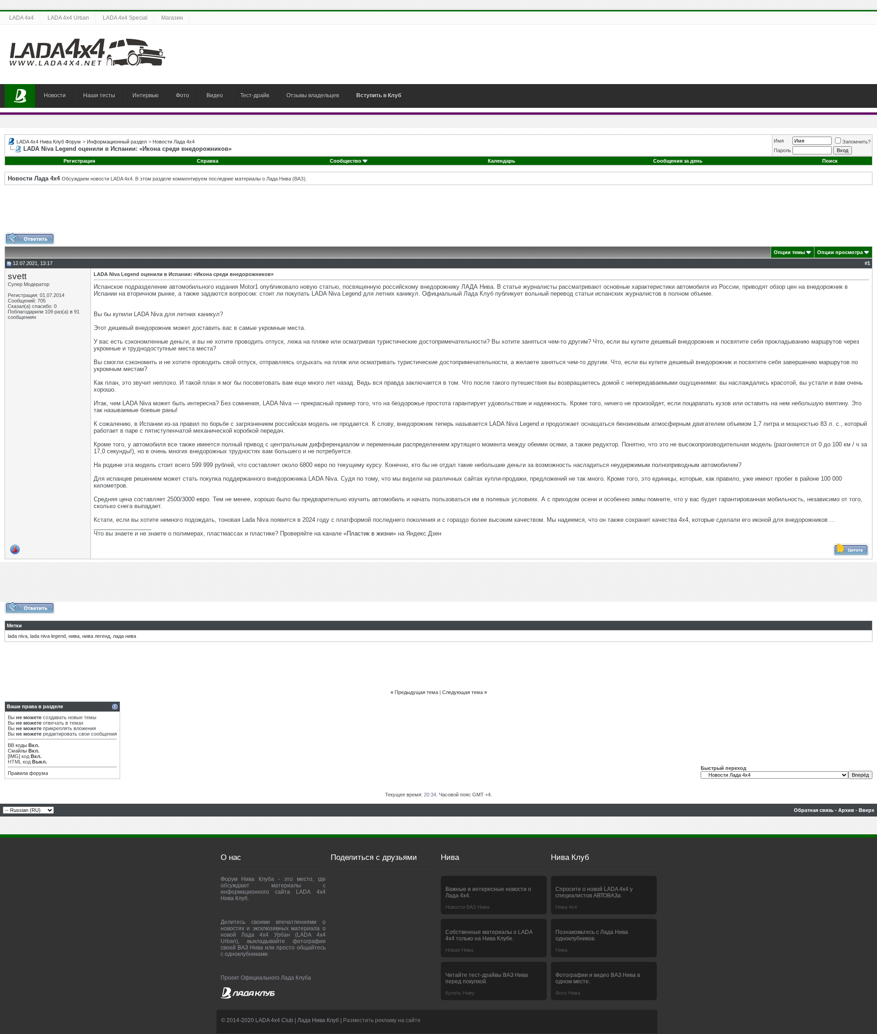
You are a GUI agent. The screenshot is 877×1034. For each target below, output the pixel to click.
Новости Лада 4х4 (174, 141)
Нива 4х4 (566, 907)
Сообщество (345, 161)
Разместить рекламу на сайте (382, 1020)
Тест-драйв (254, 95)
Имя (779, 140)
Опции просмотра (840, 252)
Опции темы (789, 252)
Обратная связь (814, 810)
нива (74, 636)
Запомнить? (856, 141)
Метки (14, 625)
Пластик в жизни (370, 533)
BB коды (17, 745)
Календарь (501, 161)
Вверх (866, 810)
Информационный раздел (117, 141)
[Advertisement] (438, 212)
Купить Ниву (460, 993)
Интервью (145, 95)
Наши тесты (99, 95)
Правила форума (28, 773)
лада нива (124, 636)
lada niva (17, 636)
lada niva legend (48, 636)
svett (17, 276)
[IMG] (14, 756)
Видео (214, 95)
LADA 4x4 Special (125, 18)
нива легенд (96, 636)
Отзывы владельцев (312, 95)
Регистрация (79, 161)
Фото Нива (567, 993)
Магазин (172, 18)
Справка (207, 161)
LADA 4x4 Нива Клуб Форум (48, 141)
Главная (20, 96)
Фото (182, 95)
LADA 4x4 (21, 18)
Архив (846, 810)
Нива (561, 950)
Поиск (830, 161)
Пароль (782, 150)
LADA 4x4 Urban (68, 18)
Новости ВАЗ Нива (467, 907)
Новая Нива (459, 950)
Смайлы (17, 750)
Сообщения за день (678, 161)
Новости (55, 95)
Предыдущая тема (416, 692)
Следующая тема (462, 692)
